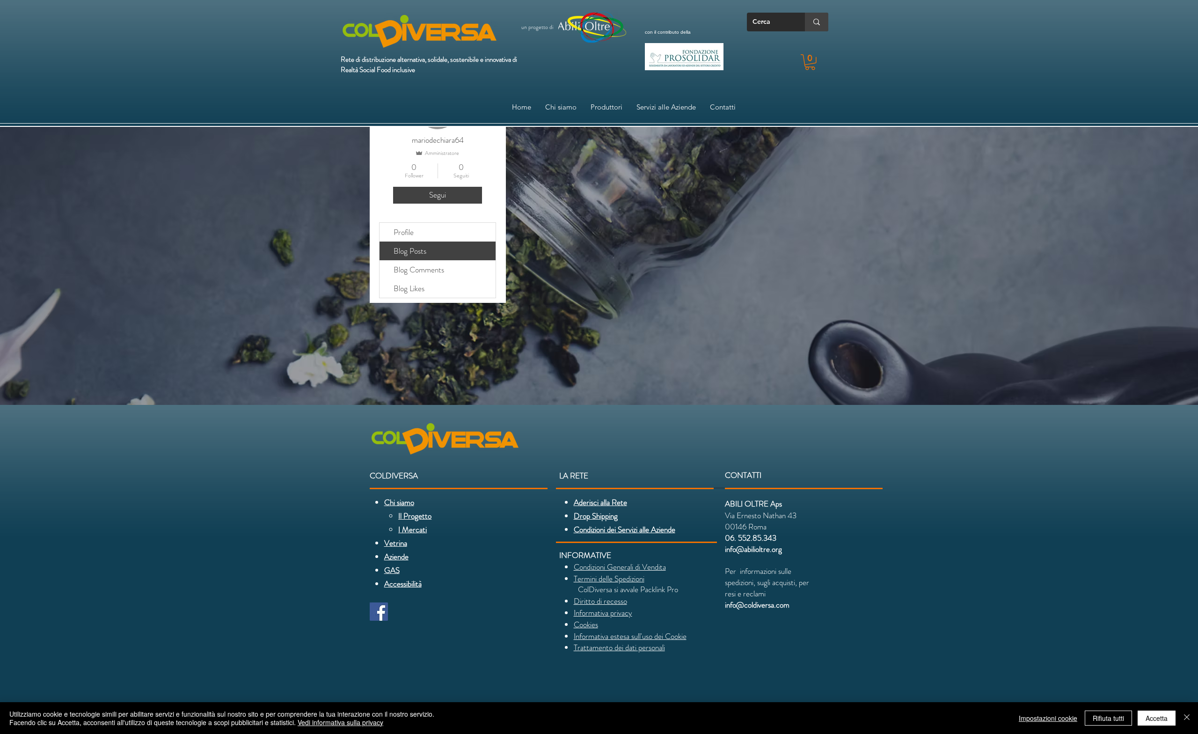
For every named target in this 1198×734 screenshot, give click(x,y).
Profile (404, 232)
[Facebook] (379, 611)
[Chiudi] (1186, 718)
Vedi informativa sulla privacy (340, 722)
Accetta (1157, 718)
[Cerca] (816, 22)
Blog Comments (419, 269)
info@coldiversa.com (757, 604)
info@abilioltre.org (753, 549)
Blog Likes (409, 288)
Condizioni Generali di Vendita (620, 567)
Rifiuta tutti (1108, 718)
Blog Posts (410, 251)
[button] (810, 62)
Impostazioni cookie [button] (1048, 718)
